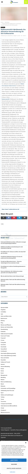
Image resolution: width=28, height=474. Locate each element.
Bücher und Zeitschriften (7, 327)
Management (4, 375)
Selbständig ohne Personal (7, 390)
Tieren (2, 399)
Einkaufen (3, 331)
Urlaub (2, 408)
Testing (2, 397)
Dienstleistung (4, 329)
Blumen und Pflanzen (6, 325)
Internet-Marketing (5, 366)
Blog (2, 322)
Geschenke (3, 346)
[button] (26, 442)
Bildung (3, 320)
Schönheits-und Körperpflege (8, 388)
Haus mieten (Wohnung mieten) (8, 355)
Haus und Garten (5, 357)
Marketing (3, 27)
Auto (2, 314)
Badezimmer (4, 318)
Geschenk (3, 344)
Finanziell (3, 338)
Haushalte (3, 360)
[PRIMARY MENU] (2, 2)
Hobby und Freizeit (5, 362)
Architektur (3, 311)
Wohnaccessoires (5, 412)
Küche (2, 370)
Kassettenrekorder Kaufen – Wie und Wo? (10, 433)
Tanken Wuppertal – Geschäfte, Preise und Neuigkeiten (14, 430)
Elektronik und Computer (7, 333)
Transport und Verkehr (6, 403)
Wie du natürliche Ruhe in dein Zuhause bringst (12, 276)
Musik (2, 384)
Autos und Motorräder (6, 316)
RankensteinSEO (6, 99)
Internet (2, 364)
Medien (2, 379)
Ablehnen (14, 464)
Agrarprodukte (4, 307)
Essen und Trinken (5, 335)
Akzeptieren (14, 460)
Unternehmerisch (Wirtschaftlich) (9, 405)
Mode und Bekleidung (6, 381)
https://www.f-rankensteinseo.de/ (10, 209)
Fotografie (3, 342)
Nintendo (3, 386)
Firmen (2, 340)
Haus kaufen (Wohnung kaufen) (8, 353)
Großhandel (4, 351)
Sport (2, 392)
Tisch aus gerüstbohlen (6, 428)
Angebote (3, 309)
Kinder (2, 368)
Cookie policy (12, 471)
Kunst (2, 373)
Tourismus (3, 401)
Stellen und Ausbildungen (7, 395)
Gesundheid (4, 349)
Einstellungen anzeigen (14, 468)
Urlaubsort (3, 410)
